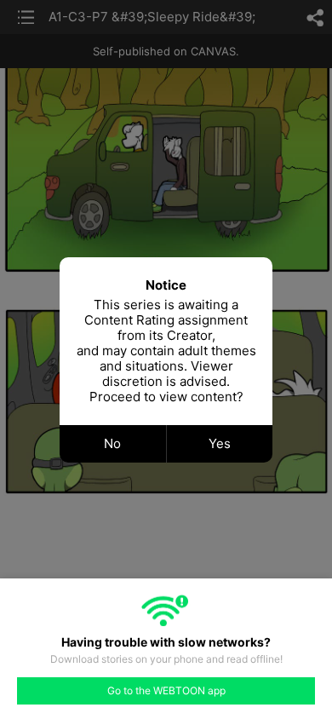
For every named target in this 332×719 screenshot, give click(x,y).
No (112, 443)
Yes (220, 443)
